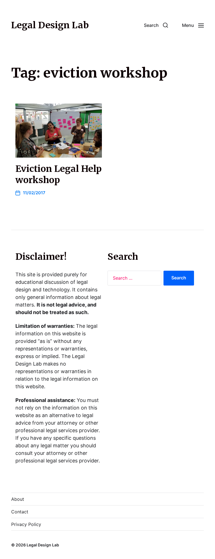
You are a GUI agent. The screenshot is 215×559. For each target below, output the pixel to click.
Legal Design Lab (50, 25)
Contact (19, 511)
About (17, 499)
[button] (156, 25)
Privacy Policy (26, 524)
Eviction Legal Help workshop (58, 174)
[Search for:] (133, 279)
